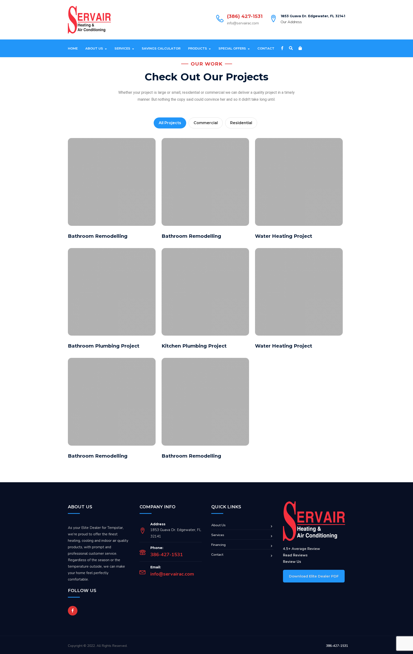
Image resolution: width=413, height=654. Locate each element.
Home (73, 48)
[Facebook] (282, 48)
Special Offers (232, 48)
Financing (218, 545)
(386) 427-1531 (245, 16)
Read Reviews (295, 555)
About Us (94, 48)
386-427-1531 (166, 554)
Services (122, 48)
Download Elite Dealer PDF (314, 576)
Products (197, 48)
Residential (241, 123)
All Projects (170, 123)
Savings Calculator (161, 48)
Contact (265, 48)
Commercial (206, 123)
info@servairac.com (243, 23)
